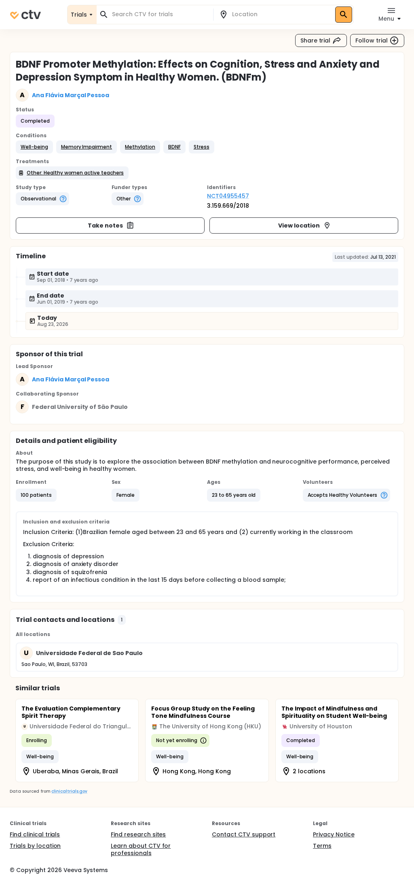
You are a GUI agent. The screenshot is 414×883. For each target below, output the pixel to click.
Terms (322, 845)
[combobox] (159, 14)
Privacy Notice (334, 834)
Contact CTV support (243, 834)
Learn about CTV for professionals (141, 849)
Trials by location (35, 845)
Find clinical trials (35, 834)
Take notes (105, 225)
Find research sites (138, 834)
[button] (34, 146)
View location (299, 225)
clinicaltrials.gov (69, 791)
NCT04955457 (228, 196)
